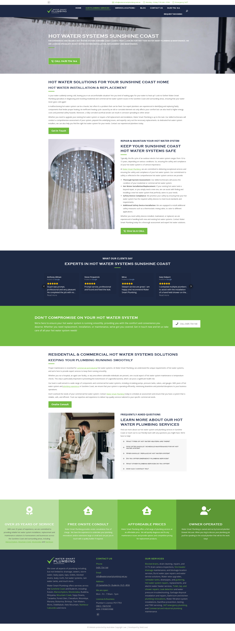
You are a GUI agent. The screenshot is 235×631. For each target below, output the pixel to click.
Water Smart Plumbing (132, 169)
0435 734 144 (102, 567)
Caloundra (52, 608)
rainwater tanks (152, 579)
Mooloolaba (36, 542)
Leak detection (166, 589)
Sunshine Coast (58, 588)
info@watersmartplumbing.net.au (127, 2)
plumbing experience (71, 386)
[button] (44, 286)
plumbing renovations (155, 598)
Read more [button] (52, 295)
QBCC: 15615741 (103, 606)
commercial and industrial (87, 368)
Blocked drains (152, 563)
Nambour (49, 542)
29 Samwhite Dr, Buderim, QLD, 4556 (113, 585)
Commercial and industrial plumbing (165, 608)
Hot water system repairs (156, 583)
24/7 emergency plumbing (175, 605)
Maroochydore (11, 542)
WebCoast (144, 627)
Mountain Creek (24, 542)
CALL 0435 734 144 (188, 323)
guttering (180, 579)
